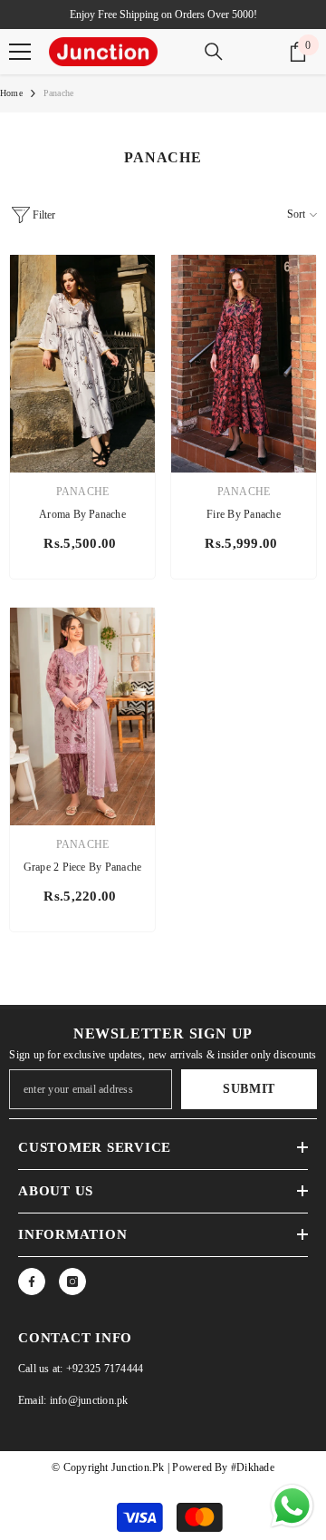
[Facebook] (31, 1281)
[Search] (214, 52)
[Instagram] (72, 1281)
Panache (58, 93)
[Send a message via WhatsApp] (292, 1506)
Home (11, 93)
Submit (249, 1089)
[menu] (20, 52)
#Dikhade (251, 1467)
